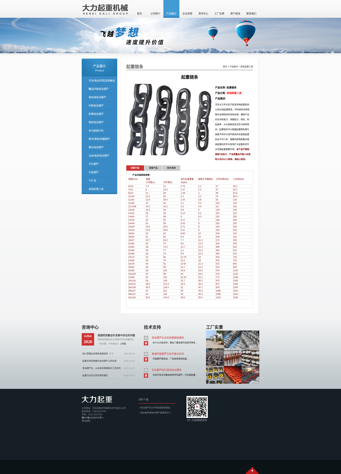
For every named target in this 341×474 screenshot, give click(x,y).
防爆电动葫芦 (96, 113)
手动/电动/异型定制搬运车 (102, 82)
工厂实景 (219, 13)
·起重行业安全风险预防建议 (95, 375)
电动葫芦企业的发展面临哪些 (168, 337)
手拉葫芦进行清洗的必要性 (167, 369)
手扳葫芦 (94, 172)
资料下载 (143, 399)
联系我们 (251, 13)
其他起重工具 (96, 189)
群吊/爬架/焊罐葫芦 (99, 138)
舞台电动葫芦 (96, 147)
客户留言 (235, 13)
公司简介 (155, 13)
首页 (139, 13)
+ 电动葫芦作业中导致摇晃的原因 (154, 408)
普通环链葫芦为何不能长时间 (168, 353)
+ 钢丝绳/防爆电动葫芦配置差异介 (155, 413)
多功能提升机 (96, 130)
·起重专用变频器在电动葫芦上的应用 (99, 361)
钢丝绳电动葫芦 (97, 97)
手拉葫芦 (94, 163)
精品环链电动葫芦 (99, 88)
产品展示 (171, 13)
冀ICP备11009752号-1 (93, 418)
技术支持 (171, 168)
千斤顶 (92, 180)
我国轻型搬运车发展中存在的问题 (116, 335)
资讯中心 (203, 13)
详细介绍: (135, 168)
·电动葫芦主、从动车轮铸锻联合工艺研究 (101, 368)
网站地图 (86, 421)
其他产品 (153, 168)
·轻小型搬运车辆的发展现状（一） (98, 353)
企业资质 (187, 13)
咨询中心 (90, 327)
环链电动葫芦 (96, 105)
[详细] (123, 344)
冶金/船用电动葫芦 (99, 155)
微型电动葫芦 (96, 122)
